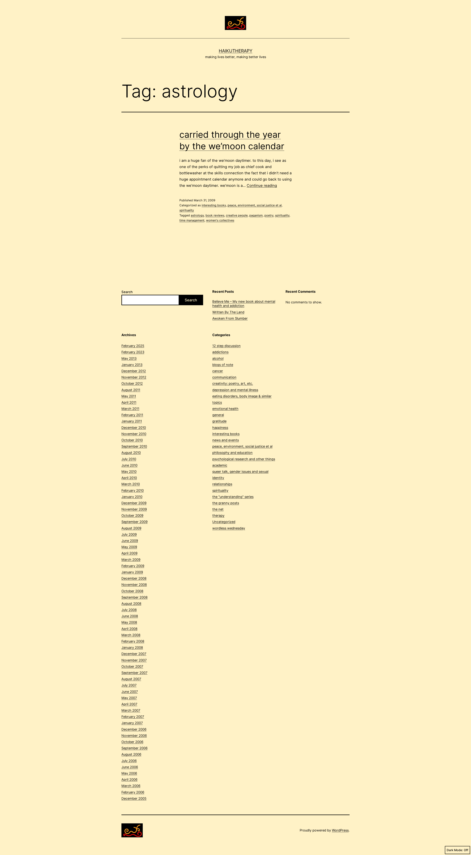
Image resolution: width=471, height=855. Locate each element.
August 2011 (130, 390)
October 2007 (132, 666)
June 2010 (129, 465)
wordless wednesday (228, 528)
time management (191, 220)
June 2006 (129, 767)
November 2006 (134, 736)
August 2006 (131, 754)
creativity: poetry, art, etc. (232, 383)
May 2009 (129, 547)
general (218, 415)
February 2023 (132, 352)
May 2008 (129, 622)
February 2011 (132, 415)
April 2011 (128, 402)
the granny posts (225, 503)
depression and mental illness (235, 390)
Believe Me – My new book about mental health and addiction (243, 304)
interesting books (214, 205)
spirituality (186, 210)
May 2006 (129, 773)
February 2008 (132, 641)
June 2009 (129, 541)
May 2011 (128, 396)
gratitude (219, 421)
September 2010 (134, 446)
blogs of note (222, 365)
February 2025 (132, 346)
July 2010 (128, 459)
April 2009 (129, 553)
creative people (237, 215)
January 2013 (131, 365)
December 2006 (133, 729)
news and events (225, 440)
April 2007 (129, 704)
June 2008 (129, 616)
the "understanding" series (233, 497)
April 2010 (129, 478)
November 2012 (133, 377)
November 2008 (134, 585)
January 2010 (131, 497)
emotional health (225, 409)
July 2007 (129, 685)
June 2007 (129, 692)
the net (218, 509)
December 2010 (133, 428)
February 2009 (132, 566)
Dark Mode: (455, 850)
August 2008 (131, 603)
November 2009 (134, 509)
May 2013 (129, 358)
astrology (197, 215)
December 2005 (133, 798)
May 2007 (129, 698)
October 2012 (132, 383)
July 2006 (129, 761)
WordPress (340, 830)
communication (224, 377)
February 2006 (132, 792)
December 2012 (133, 371)
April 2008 (129, 629)
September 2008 (134, 597)
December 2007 (133, 654)
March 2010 (130, 484)
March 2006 (130, 786)
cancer (217, 371)
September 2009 (134, 522)
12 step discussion (226, 346)
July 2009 (129, 534)
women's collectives (220, 220)
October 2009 (132, 515)
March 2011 (130, 409)
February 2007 (132, 717)
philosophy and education (232, 453)
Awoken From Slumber (230, 318)
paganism (256, 215)
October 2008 (132, 591)
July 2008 (129, 610)
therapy (218, 515)
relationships (222, 484)
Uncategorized (223, 522)
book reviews (215, 215)
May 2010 (129, 471)
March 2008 (130, 635)
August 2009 (131, 528)
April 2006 (129, 779)
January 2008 (132, 647)
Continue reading (262, 185)
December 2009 (133, 503)
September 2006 (134, 748)
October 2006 (132, 742)
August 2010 (131, 453)
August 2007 (131, 679)
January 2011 (131, 421)
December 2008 (133, 578)
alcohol (218, 358)
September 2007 (134, 673)
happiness (220, 428)
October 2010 (132, 440)
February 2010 (132, 490)
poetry (268, 215)
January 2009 (132, 572)
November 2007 (134, 660)
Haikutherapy (235, 51)
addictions (220, 352)
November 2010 (133, 434)
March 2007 (130, 710)
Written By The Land (228, 312)
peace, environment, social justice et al (255, 205)
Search (127, 292)
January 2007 (132, 723)
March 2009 (130, 560)
